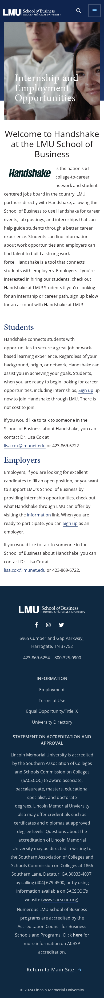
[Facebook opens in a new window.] (39, 625)
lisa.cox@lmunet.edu (25, 446)
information (39, 515)
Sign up (85, 390)
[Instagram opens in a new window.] (51, 625)
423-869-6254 (36, 658)
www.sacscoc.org (60, 899)
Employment (52, 690)
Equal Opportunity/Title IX (52, 711)
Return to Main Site (50, 970)
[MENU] (94, 10)
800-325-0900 (67, 658)
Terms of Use (52, 700)
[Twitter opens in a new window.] (64, 625)
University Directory (52, 722)
